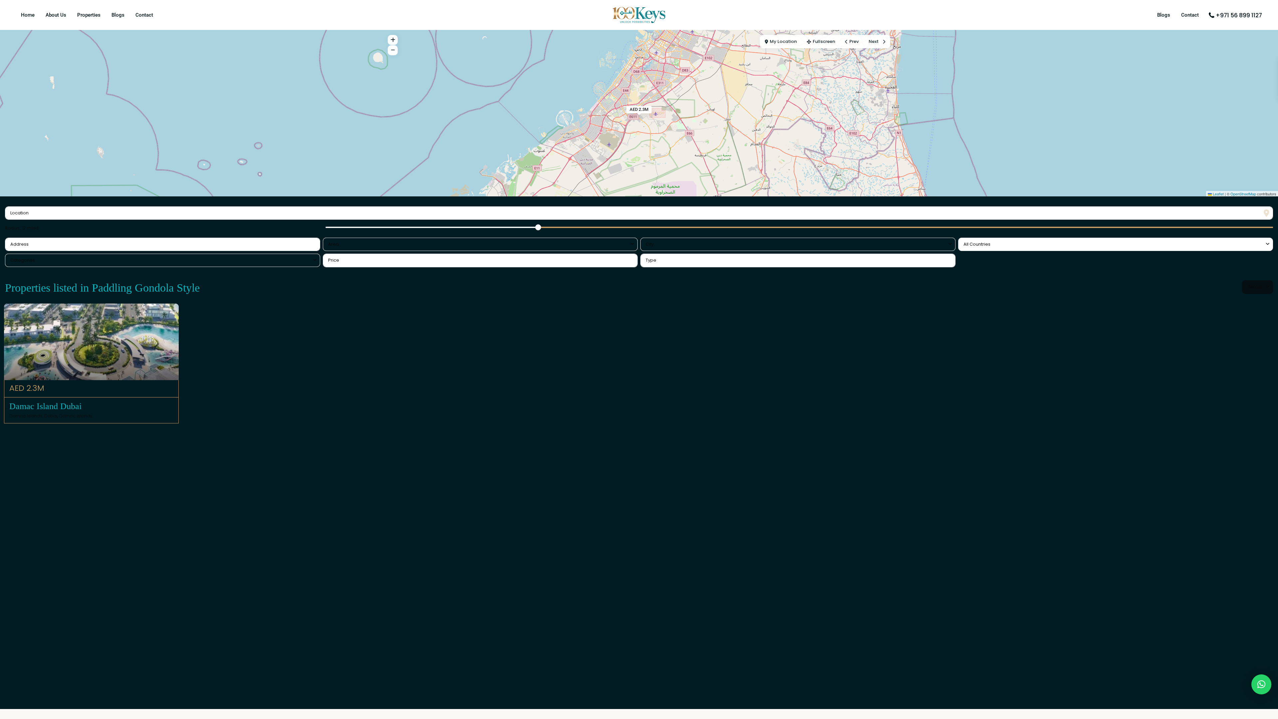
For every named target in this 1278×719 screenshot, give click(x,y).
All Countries (976, 244)
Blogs (117, 15)
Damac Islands (75, 416)
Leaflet (1218, 193)
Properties (89, 15)
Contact (144, 15)
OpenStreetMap (1243, 193)
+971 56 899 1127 (1239, 15)
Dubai (50, 416)
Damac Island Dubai (46, 406)
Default (1255, 287)
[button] (1261, 684)
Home (28, 15)
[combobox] (480, 244)
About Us (56, 15)
